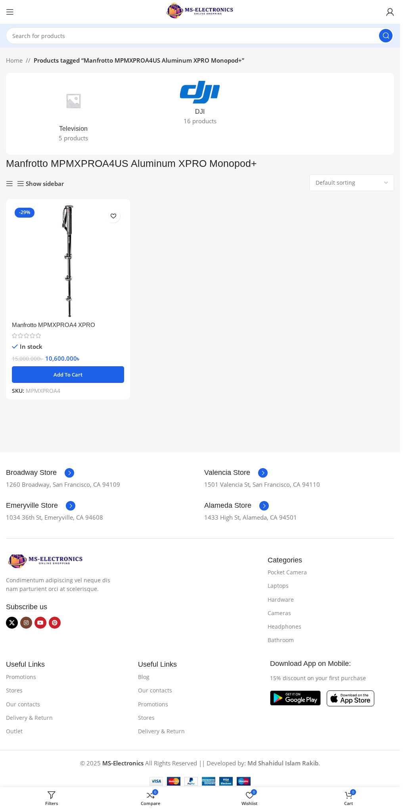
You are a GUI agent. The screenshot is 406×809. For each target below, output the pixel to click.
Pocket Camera (287, 572)
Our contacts (23, 704)
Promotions (21, 677)
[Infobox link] (40, 473)
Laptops (278, 585)
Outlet (14, 731)
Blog (143, 677)
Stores (14, 690)
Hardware (281, 599)
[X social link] (12, 623)
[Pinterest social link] (55, 623)
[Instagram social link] (26, 623)
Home (14, 60)
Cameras (279, 613)
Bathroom (281, 640)
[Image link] (45, 560)
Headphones (284, 626)
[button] (68, 374)
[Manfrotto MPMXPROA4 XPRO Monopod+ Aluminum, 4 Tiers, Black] (68, 261)
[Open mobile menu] (10, 12)
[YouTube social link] (40, 623)
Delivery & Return (29, 717)
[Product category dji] (200, 105)
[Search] (386, 35)
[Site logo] (200, 11)
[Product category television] (73, 114)
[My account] (390, 12)
